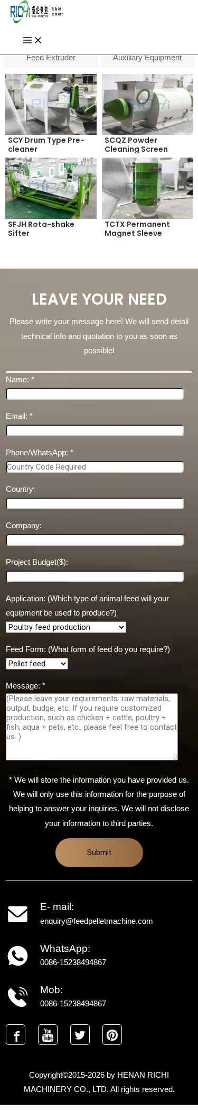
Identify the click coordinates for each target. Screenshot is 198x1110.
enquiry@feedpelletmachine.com (96, 921)
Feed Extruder (51, 57)
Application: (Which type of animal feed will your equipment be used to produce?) (87, 605)
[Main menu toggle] (33, 40)
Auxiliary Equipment (147, 57)
